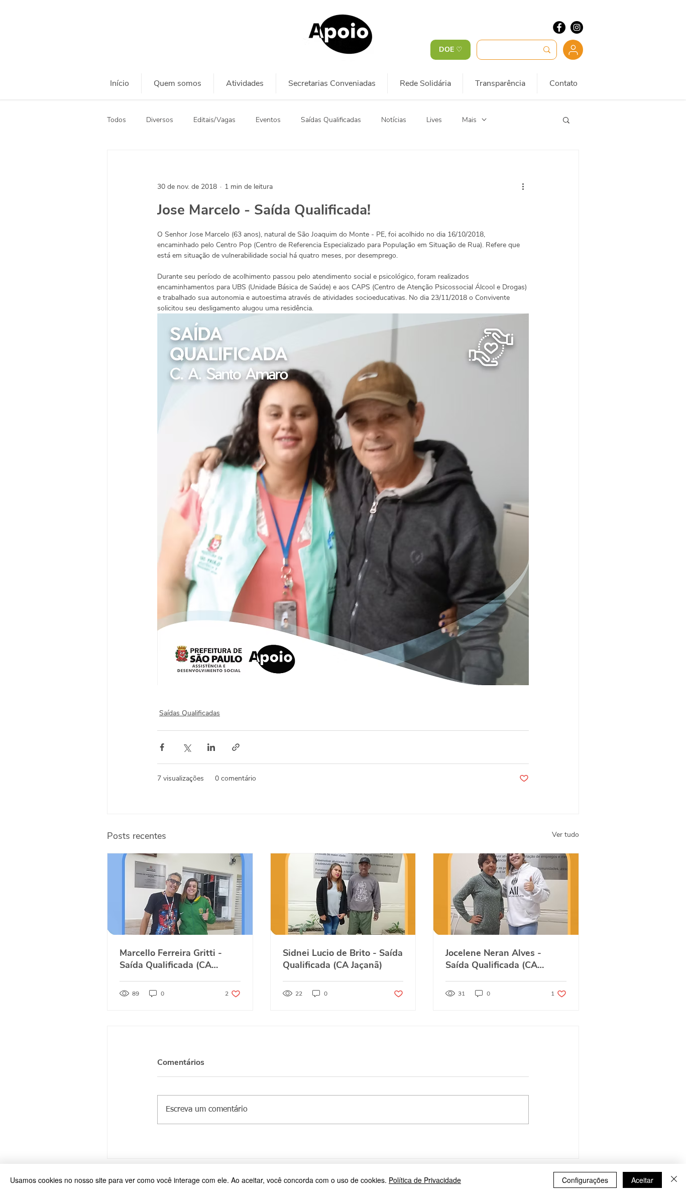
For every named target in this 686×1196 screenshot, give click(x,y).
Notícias (393, 120)
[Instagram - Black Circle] (576, 27)
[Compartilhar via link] (236, 747)
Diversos (159, 120)
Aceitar (642, 1180)
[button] (566, 120)
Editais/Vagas (214, 120)
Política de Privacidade (425, 1180)
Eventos (268, 120)
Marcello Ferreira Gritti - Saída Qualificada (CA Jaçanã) (171, 959)
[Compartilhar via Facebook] (162, 747)
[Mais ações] (523, 186)
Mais (469, 120)
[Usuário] (573, 50)
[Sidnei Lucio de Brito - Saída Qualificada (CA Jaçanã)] (343, 894)
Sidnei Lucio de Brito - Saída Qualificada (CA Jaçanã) (343, 959)
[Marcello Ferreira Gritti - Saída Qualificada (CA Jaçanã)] (180, 894)
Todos (116, 120)
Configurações (585, 1180)
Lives (434, 120)
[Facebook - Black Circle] (559, 27)
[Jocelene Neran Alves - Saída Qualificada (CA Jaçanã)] (506, 894)
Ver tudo (565, 834)
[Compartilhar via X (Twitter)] (186, 747)
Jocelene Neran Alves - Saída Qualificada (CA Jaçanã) (493, 959)
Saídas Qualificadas (331, 120)
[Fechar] (674, 1180)
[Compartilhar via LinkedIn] (211, 747)
